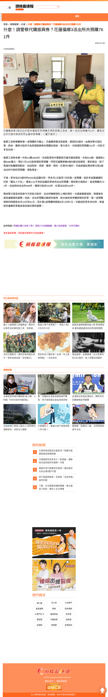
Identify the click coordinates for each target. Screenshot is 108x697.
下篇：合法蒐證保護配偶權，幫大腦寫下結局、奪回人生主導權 (56, 487)
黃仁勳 (39, 603)
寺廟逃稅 (54, 619)
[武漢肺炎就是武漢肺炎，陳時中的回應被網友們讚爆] (88, 384)
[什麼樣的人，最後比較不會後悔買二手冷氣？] (54, 414)
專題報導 (14, 24)
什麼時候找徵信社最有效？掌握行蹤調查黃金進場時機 (56, 452)
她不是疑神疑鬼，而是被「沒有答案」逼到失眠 (56, 478)
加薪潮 (68, 619)
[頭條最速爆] (19, 7)
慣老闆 (39, 619)
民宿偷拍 (68, 625)
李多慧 (68, 614)
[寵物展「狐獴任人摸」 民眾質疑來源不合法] (88, 414)
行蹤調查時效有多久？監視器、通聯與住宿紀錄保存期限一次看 (56, 461)
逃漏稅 (39, 625)
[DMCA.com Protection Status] (54, 686)
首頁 (5, 24)
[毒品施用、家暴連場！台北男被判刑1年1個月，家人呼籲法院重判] (88, 342)
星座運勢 (39, 609)
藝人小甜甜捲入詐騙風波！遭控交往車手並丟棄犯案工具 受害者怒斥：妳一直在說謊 (19, 328)
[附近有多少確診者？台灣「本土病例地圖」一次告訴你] (54, 342)
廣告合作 (49, 681)
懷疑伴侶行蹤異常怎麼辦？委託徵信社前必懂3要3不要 (56, 469)
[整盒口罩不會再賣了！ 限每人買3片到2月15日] (54, 313)
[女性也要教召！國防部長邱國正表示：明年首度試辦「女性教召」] (19, 342)
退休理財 (68, 609)
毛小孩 (54, 603)
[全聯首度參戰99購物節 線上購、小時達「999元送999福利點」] (19, 384)
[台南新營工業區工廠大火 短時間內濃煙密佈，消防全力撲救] (19, 414)
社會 (23, 24)
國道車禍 (54, 614)
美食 (54, 609)
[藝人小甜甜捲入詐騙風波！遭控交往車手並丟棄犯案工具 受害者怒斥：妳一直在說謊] (19, 313)
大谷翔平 (68, 603)
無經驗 (54, 625)
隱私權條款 (62, 681)
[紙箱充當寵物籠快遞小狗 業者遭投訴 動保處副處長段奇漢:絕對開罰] (88, 313)
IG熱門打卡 (39, 614)
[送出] (58, 7)
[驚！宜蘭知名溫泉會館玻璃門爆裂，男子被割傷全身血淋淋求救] (54, 384)
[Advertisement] (54, 274)
